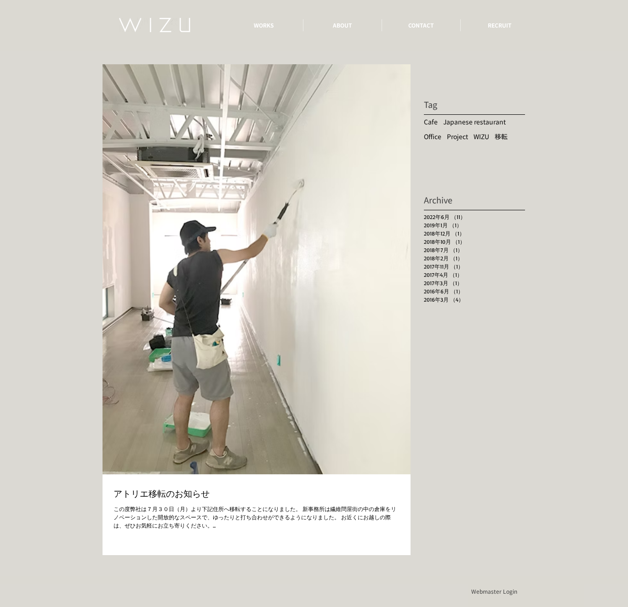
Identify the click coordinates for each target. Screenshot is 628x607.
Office (432, 136)
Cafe (431, 122)
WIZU (481, 136)
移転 (501, 136)
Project (457, 136)
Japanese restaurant (474, 122)
